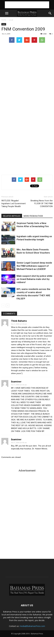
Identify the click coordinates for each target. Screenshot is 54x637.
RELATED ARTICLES (11, 216)
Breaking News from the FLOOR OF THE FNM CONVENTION (42, 203)
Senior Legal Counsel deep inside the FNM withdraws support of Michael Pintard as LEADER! (34, 265)
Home (3, 20)
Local (11, 20)
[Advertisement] (27, 4)
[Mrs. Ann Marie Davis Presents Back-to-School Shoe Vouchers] (8, 252)
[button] (50, 13)
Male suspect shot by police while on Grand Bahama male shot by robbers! (34, 279)
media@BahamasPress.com (32, 626)
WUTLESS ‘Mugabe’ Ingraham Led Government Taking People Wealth (13, 203)
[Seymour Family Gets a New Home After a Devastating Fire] (8, 226)
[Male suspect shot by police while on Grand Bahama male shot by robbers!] (8, 279)
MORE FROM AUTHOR (33, 216)
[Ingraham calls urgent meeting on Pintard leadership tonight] (8, 239)
